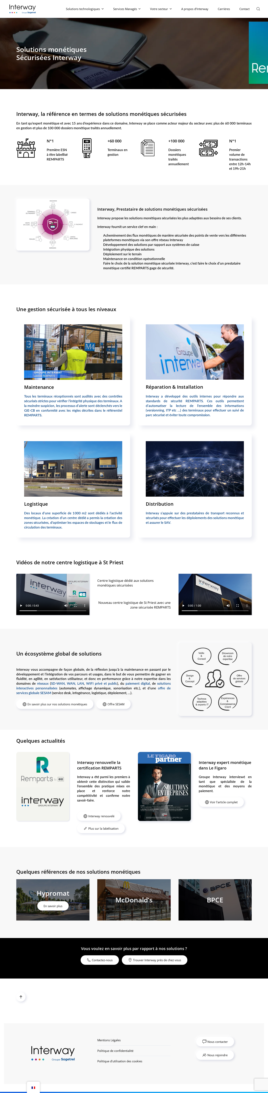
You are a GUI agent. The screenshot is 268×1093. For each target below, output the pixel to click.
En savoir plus (53, 906)
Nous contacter (217, 1042)
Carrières (224, 9)
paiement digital (138, 683)
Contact (244, 9)
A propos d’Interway (194, 9)
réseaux (43, 683)
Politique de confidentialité (115, 1051)
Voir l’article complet (224, 802)
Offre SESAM (116, 704)
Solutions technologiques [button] (83, 9)
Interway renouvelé (101, 816)
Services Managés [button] (125, 9)
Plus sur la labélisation (103, 828)
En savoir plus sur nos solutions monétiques (57, 704)
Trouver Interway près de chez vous (157, 960)
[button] (258, 9)
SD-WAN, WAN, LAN (67, 683)
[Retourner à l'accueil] (23, 9)
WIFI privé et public (101, 683)
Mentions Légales (109, 1040)
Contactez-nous (102, 960)
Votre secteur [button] (159, 9)
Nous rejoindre (217, 1055)
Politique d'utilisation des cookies (119, 1061)
